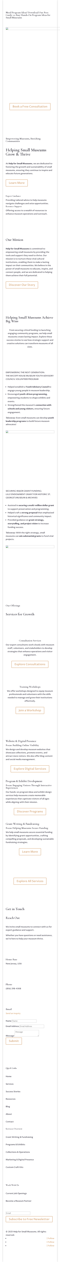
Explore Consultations (30, 664)
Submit (14, 1041)
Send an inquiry (13, 1013)
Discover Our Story (22, 285)
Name (8, 1021)
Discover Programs (30, 811)
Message (10, 1035)
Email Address (12, 1026)
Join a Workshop (30, 710)
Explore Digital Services (30, 769)
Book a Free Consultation (30, 106)
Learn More (17, 183)
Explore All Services (30, 881)
